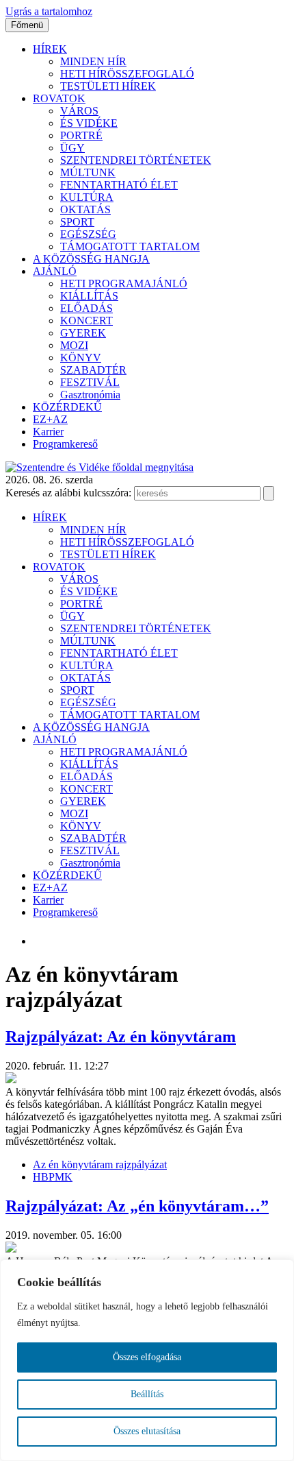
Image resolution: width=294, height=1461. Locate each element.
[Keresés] (268, 493)
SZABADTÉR (93, 370)
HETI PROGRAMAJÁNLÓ (123, 283)
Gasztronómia (90, 394)
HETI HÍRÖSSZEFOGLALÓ (127, 74)
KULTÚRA (86, 197)
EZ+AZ (50, 419)
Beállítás (147, 1394)
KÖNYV (80, 357)
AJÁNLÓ (55, 271)
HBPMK (52, 1177)
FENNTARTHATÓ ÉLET (119, 185)
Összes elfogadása (147, 1357)
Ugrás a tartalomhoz (48, 11)
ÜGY (72, 148)
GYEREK (83, 333)
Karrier (48, 431)
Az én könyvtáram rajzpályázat (100, 1164)
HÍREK (50, 49)
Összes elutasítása (147, 1431)
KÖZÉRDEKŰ (67, 407)
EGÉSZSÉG (88, 234)
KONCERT (86, 320)
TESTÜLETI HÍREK (108, 86)
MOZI (74, 345)
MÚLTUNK (88, 172)
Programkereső (65, 444)
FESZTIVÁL (90, 382)
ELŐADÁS (86, 308)
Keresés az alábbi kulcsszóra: (68, 492)
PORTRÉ (81, 135)
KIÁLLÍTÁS (89, 296)
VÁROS (79, 111)
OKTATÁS (85, 209)
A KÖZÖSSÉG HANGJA (91, 259)
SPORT (77, 222)
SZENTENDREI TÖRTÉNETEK (135, 160)
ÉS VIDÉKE (89, 123)
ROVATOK (59, 98)
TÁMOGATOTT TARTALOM (130, 246)
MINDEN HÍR (93, 61)
